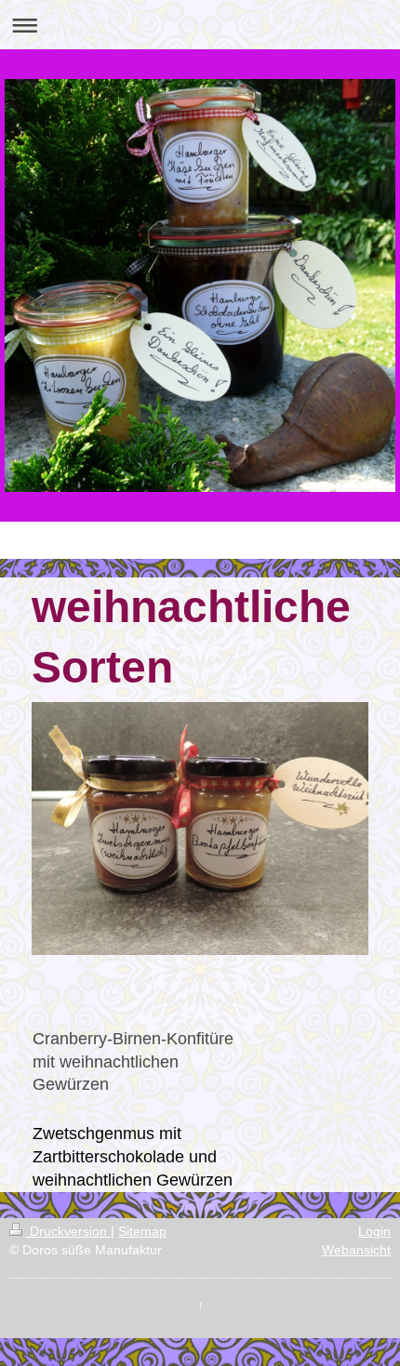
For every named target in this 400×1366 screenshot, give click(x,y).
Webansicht (356, 1249)
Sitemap (142, 1231)
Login (374, 1231)
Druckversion (68, 1231)
